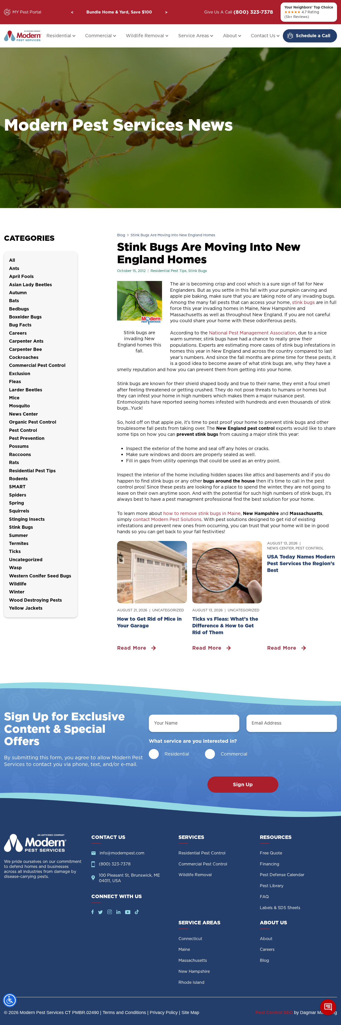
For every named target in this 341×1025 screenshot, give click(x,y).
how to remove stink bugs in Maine (202, 513)
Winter (16, 592)
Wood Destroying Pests (35, 600)
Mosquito (19, 406)
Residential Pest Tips (168, 270)
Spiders (17, 495)
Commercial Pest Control (37, 365)
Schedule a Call (313, 35)
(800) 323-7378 (253, 12)
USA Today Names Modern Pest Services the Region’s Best (301, 563)
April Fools (21, 276)
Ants (14, 268)
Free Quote (271, 853)
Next (166, 12)
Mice (14, 398)
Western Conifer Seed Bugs (40, 576)
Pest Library (271, 885)
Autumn (18, 292)
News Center (280, 548)
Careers (18, 333)
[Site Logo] (43, 843)
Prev (72, 12)
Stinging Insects (27, 519)
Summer (18, 535)
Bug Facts (20, 325)
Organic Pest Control (32, 422)
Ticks (15, 551)
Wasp (15, 567)
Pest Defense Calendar (282, 874)
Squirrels (19, 511)
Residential (58, 35)
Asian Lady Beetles (30, 284)
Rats (14, 462)
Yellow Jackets (25, 608)
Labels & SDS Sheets (280, 907)
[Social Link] (92, 912)
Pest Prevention (26, 438)
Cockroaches (23, 357)
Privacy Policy (164, 1012)
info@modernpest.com (122, 853)
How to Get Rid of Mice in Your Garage (149, 622)
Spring (16, 503)
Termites (18, 543)
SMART (17, 487)
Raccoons (20, 454)
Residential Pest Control (201, 853)
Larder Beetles (25, 390)
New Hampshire (194, 971)
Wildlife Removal (145, 35)
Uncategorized (168, 610)
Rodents (18, 479)
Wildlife (17, 584)
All (12, 260)
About (230, 35)
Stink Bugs (197, 270)
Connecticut (190, 938)
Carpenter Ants (26, 341)
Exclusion (19, 373)
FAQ (264, 896)
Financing (269, 864)
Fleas (15, 381)
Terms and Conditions (124, 1012)
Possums (19, 446)
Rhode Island (191, 982)
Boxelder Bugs (25, 317)
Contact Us (263, 35)
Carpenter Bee (25, 349)
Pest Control (310, 548)
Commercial (98, 35)
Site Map (190, 1012)
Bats (14, 300)
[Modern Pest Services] (22, 35)
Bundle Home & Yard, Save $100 (119, 12)
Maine (184, 949)
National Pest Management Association (252, 333)
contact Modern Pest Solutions (167, 519)
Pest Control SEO (274, 1012)
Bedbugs (19, 309)
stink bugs (303, 302)
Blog (121, 235)
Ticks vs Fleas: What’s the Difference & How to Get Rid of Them (225, 625)
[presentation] (152, 572)
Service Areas (193, 35)
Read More (131, 648)
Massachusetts (192, 960)
